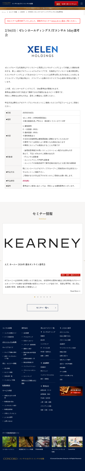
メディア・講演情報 (30, 344)
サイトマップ (28, 376)
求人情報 (7, 368)
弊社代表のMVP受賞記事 (30, 353)
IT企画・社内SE (45, 398)
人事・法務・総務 (46, 402)
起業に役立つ (64, 356)
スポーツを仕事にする (66, 375)
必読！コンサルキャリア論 (10, 357)
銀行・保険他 (45, 379)
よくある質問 (8, 417)
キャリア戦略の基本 (10, 352)
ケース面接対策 (9, 337)
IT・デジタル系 (45, 348)
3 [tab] (41, 297)
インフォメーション (30, 366)
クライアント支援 (46, 406)
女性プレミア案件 (65, 360)
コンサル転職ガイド (10, 333)
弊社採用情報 (28, 362)
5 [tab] (47, 297)
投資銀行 (43, 367)
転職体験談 (6, 385)
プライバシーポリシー (30, 371)
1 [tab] (34, 297)
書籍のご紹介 (28, 348)
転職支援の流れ (9, 401)
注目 (61, 379)
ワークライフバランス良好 (68, 348)
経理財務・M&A (45, 394)
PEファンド (44, 371)
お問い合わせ (8, 421)
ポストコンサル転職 (9, 342)
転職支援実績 (8, 409)
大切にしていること (10, 413)
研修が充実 (63, 352)
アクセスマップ (28, 337)
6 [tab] (50, 297)
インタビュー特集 (9, 380)
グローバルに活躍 (65, 340)
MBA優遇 (62, 367)
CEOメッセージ (28, 341)
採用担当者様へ (28, 358)
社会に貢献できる (65, 336)
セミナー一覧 (58, 21)
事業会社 (46, 386)
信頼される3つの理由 (10, 397)
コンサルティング (49, 332)
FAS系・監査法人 (46, 352)
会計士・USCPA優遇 (66, 364)
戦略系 (43, 336)
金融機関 (46, 363)
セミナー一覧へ (42, 307)
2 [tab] (38, 297)
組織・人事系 (45, 356)
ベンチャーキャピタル (47, 375)
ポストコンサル (64, 332)
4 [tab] (44, 297)
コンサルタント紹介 (10, 405)
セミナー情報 (8, 372)
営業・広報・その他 (47, 410)
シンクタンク (45, 344)
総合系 (43, 340)
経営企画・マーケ (46, 390)
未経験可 (62, 344)
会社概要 (26, 333)
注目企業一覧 (8, 376)
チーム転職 (63, 371)
